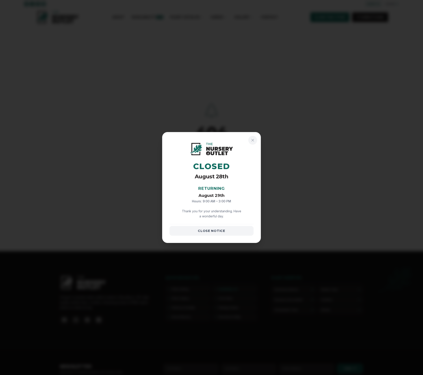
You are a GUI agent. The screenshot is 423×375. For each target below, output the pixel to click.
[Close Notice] (252, 140)
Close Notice (211, 231)
